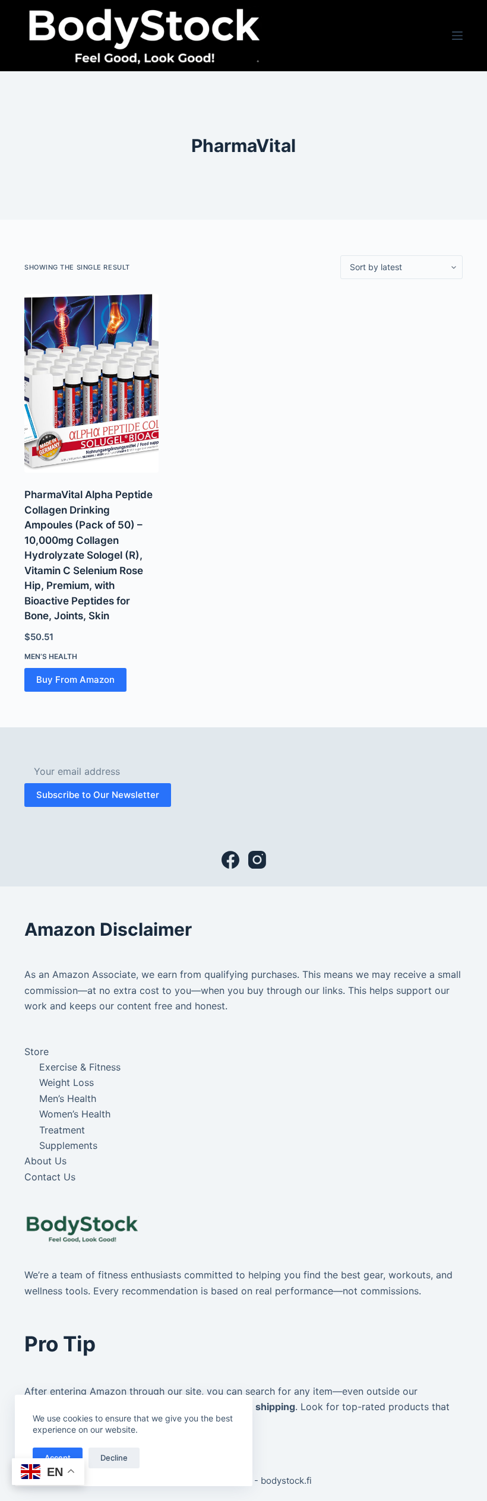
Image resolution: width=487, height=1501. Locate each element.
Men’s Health (50, 656)
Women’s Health (74, 1114)
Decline (114, 1457)
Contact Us (49, 1177)
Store (36, 1051)
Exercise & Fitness (80, 1067)
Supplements (68, 1145)
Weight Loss (66, 1082)
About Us (45, 1161)
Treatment (62, 1130)
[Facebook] (230, 860)
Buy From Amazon (75, 679)
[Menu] (457, 35)
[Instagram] (257, 860)
